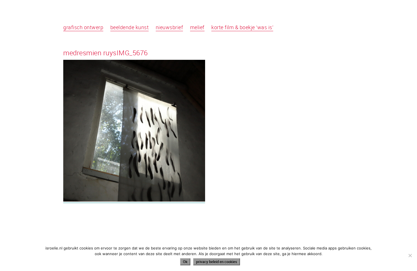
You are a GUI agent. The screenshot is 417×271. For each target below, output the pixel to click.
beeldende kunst (129, 27)
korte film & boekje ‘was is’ (242, 27)
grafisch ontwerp (83, 27)
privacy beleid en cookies (216, 261)
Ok (185, 261)
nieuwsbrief (169, 27)
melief (197, 27)
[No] (410, 255)
